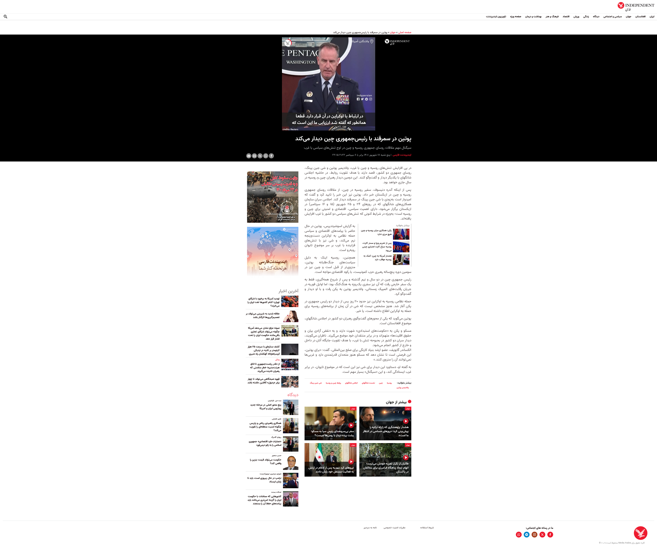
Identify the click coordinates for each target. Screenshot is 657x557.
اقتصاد (566, 17)
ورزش (576, 17)
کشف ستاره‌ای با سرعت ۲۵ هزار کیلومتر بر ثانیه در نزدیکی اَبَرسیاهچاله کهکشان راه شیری (264, 350)
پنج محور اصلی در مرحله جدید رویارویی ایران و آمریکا (265, 407)
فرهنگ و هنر (552, 17)
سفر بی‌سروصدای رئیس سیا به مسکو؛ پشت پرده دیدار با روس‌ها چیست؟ (332, 433)
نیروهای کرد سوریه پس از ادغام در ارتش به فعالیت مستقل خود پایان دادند (331, 470)
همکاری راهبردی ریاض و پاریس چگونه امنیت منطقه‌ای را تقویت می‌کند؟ (265, 426)
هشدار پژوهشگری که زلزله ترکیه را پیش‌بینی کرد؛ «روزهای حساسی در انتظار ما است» (386, 431)
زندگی (586, 17)
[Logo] (397, 42)
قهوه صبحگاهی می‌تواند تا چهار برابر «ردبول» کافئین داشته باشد (264, 381)
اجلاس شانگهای (351, 383)
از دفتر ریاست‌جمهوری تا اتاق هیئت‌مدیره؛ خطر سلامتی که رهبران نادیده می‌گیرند (265, 367)
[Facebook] (271, 155)
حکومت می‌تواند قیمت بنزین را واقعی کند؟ (265, 461)
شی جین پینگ (316, 383)
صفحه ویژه (515, 17)
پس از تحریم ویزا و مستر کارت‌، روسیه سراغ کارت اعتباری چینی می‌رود (377, 246)
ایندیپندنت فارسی (401, 155)
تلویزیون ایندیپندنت (496, 17)
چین (381, 383)
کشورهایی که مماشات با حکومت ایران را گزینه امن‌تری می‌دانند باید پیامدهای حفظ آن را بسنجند (264, 500)
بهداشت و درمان (533, 17)
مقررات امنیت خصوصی (394, 528)
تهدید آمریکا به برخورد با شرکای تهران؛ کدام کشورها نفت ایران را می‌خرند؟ (264, 302)
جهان (628, 17)
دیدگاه (596, 17)
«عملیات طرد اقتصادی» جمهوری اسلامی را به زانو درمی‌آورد (265, 443)
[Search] (5, 17)
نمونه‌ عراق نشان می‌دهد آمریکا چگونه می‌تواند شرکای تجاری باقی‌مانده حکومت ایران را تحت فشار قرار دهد (264, 333)
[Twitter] (260, 155)
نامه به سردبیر (370, 528)
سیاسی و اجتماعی (612, 17)
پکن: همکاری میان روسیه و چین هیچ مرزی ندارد (376, 232)
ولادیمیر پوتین (403, 387)
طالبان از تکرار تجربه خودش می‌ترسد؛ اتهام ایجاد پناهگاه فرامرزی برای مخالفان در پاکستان (386, 468)
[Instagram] (534, 534)
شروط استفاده (427, 528)
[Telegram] (527, 534)
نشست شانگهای (368, 383)
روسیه (389, 383)
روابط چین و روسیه (333, 383)
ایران (652, 17)
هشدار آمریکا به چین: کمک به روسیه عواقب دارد (378, 258)
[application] (328, 84)
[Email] (254, 155)
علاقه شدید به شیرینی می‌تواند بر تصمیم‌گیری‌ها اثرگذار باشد (263, 315)
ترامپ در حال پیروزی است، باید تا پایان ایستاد (264, 480)
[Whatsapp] (265, 155)
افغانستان (640, 17)
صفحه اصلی (404, 32)
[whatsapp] (519, 534)
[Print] (248, 155)
